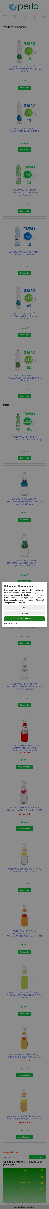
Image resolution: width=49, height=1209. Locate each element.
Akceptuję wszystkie (24, 619)
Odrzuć (24, 608)
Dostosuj (24, 613)
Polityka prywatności (11, 623)
